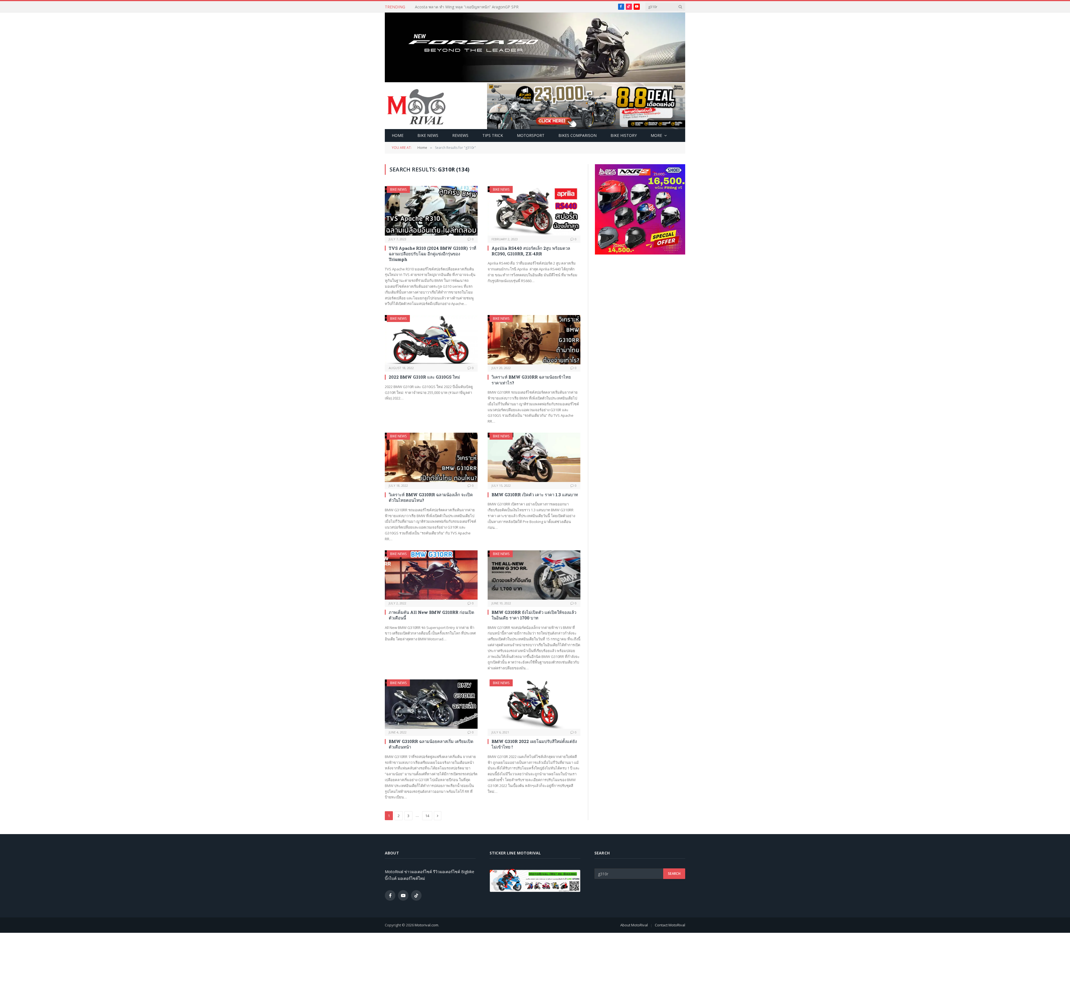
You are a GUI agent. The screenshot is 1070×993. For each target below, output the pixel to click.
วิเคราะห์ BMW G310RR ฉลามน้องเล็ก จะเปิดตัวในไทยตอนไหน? (431, 497)
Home (397, 135)
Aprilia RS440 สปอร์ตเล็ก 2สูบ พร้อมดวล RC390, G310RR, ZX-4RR (531, 250)
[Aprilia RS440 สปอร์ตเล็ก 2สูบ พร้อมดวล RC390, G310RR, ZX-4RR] (534, 210)
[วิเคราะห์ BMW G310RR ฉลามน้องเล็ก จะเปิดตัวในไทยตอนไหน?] (431, 457)
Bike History (624, 135)
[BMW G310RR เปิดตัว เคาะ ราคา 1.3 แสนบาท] (534, 457)
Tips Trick (492, 135)
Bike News (427, 135)
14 (427, 815)
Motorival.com (426, 924)
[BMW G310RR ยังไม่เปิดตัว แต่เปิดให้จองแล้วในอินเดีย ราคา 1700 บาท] (534, 575)
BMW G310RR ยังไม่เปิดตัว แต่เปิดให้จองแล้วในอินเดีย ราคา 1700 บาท (534, 615)
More (656, 135)
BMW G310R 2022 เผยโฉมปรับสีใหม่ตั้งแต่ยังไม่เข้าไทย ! (534, 744)
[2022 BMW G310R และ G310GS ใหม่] (431, 339)
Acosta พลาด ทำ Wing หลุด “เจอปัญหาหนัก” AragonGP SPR (467, 6)
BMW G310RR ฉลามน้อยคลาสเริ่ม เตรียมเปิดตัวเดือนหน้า (431, 744)
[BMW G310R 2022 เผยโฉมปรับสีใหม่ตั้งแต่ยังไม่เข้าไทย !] (534, 704)
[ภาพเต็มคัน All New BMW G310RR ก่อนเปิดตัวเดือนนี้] (431, 575)
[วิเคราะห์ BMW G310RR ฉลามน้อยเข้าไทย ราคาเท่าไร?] (534, 339)
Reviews (460, 135)
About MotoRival (634, 924)
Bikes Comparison (577, 135)
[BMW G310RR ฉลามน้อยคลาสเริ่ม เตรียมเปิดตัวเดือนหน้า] (431, 704)
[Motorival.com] (416, 106)
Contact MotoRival (670, 924)
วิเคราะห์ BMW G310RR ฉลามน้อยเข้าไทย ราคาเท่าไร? (531, 379)
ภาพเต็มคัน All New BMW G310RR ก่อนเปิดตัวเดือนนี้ (431, 615)
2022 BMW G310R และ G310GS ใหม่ (424, 377)
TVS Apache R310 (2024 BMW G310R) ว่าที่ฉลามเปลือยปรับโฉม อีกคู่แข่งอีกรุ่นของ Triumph (432, 253)
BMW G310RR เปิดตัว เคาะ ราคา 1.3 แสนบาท (535, 494)
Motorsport (530, 135)
